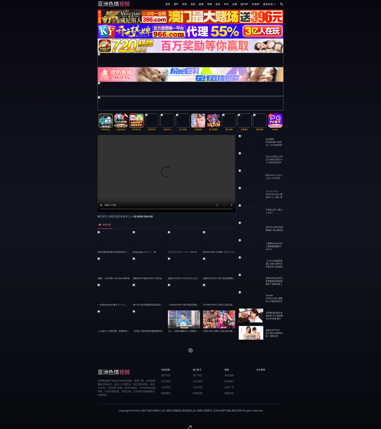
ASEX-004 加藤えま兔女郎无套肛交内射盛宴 (224, 331)
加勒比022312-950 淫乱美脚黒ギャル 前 (222, 278)
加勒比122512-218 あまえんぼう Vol (185, 278)
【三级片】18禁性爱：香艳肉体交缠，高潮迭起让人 (122, 331)
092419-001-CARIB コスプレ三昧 (219, 252)
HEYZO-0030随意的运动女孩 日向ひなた (152, 304)
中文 (226, 4)
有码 (184, 4)
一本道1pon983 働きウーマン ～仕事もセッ (118, 304)
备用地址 (229, 393)
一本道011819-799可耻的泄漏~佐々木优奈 (188, 304)
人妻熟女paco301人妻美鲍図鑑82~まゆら (274, 246)
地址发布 (229, 375)
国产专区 (166, 375)
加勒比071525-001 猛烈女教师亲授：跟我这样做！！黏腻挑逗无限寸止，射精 (274, 336)
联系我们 (229, 381)
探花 (218, 4)
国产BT (244, 4)
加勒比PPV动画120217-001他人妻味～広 (152, 278)
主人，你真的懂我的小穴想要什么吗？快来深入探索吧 (193, 331)
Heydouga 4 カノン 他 (144, 252)
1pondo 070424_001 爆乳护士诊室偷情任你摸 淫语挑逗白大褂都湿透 (274, 301)
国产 (176, 4)
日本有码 (166, 381)
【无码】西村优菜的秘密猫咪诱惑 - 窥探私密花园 (156, 331)
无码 (192, 4)
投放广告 (229, 387)
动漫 (234, 4)
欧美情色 (166, 393)
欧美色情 (197, 393)
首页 (167, 4)
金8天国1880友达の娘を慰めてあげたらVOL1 (119, 252)
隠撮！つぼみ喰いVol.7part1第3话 (114, 278)
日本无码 (166, 387)
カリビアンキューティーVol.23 (182, 252)
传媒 (209, 4)
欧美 (201, 4)
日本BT (256, 4)
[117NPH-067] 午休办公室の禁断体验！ (221, 304)
